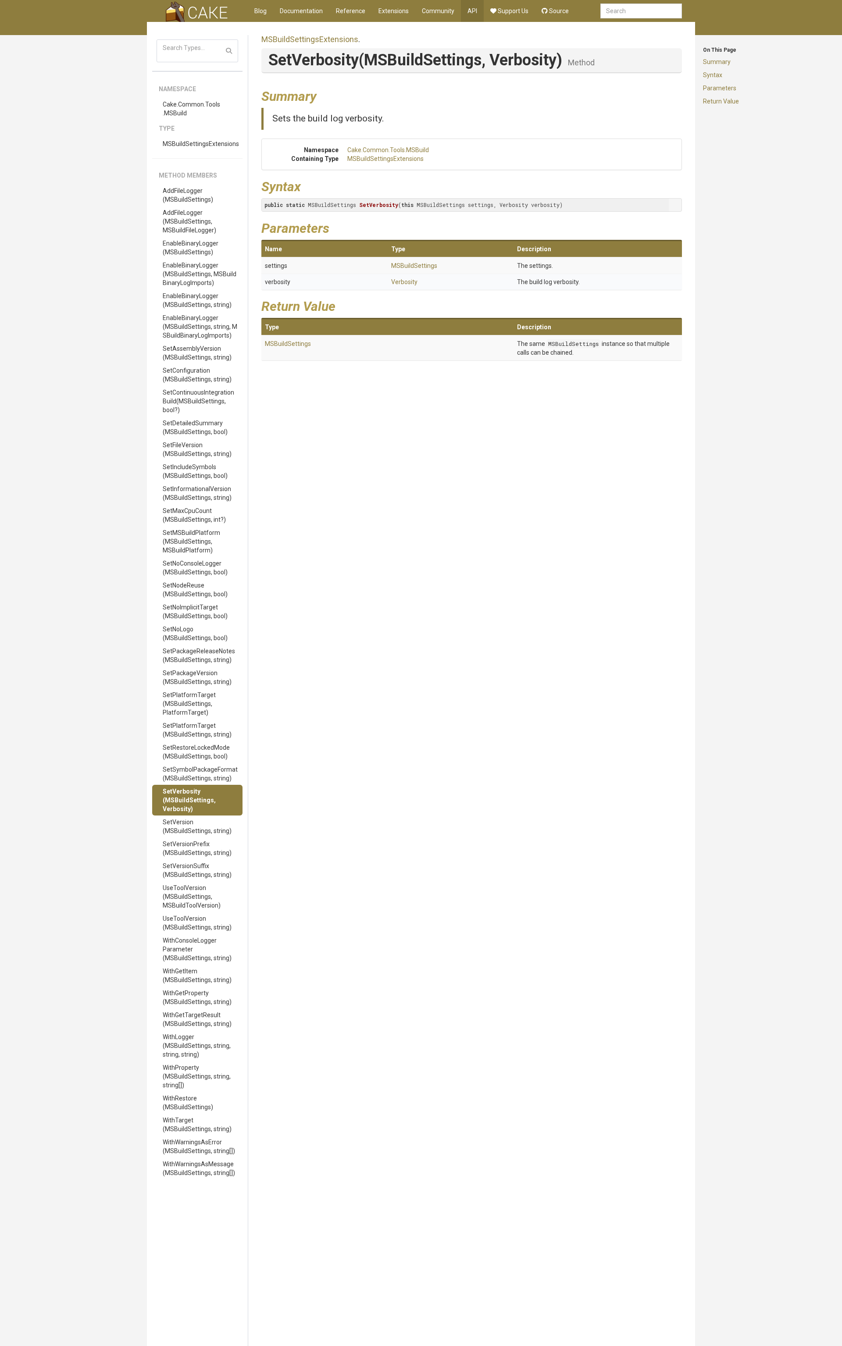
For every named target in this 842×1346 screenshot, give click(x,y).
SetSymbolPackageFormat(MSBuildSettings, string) (200, 774)
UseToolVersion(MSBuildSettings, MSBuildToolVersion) (192, 896)
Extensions (393, 10)
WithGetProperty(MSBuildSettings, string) (197, 997)
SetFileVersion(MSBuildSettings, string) (197, 449)
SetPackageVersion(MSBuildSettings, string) (197, 677)
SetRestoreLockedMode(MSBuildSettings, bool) (196, 752)
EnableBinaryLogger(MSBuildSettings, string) (197, 300)
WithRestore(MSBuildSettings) (188, 1103)
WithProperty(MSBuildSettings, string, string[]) (197, 1076)
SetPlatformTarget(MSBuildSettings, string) (197, 730)
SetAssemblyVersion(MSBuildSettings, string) (197, 353)
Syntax (712, 74)
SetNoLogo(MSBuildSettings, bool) (195, 633)
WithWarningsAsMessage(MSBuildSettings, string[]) (199, 1168)
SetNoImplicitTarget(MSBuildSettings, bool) (195, 612)
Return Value (721, 101)
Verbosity (404, 281)
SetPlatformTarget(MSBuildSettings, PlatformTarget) (189, 703)
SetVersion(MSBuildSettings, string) (197, 826)
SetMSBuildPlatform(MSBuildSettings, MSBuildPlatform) (191, 541)
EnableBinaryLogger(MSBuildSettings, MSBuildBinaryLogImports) (199, 274)
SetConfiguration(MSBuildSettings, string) (197, 375)
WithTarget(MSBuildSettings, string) (197, 1124)
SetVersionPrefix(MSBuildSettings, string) (197, 848)
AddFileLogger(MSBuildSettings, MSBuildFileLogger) (189, 221)
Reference (350, 10)
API (472, 10)
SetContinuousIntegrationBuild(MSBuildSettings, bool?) (198, 401)
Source (558, 10)
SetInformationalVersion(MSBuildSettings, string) (197, 493)
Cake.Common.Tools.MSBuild (191, 109)
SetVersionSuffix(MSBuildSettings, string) (197, 870)
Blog (260, 10)
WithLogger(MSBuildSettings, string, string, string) (197, 1045)
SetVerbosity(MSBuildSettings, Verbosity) (189, 800)
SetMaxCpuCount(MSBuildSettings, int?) (194, 515)
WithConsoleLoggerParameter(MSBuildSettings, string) (197, 949)
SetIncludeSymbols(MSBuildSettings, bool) (195, 471)
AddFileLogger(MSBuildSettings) (188, 195)
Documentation (301, 10)
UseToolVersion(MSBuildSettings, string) (197, 923)
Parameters (719, 88)
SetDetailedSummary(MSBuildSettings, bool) (195, 427)
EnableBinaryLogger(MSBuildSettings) (190, 248)
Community (438, 10)
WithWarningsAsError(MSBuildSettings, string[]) (199, 1146)
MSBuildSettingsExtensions (201, 143)
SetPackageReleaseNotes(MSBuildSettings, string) (199, 655)
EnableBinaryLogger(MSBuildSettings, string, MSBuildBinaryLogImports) (200, 326)
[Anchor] (323, 95)
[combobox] (641, 11)
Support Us (512, 10)
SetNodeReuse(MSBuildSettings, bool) (195, 590)
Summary (717, 61)
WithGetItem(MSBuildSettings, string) (197, 975)
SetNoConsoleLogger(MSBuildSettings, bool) (195, 568)
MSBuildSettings (414, 265)
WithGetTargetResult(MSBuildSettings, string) (197, 1019)
